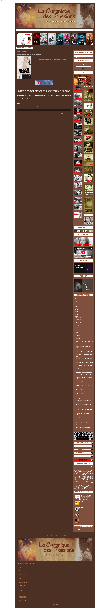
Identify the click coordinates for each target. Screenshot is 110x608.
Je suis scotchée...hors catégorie (85, 471)
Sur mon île (89, 476)
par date (82, 57)
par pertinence (77, 57)
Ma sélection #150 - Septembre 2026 (85, 495)
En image (80, 469)
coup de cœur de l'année (81, 479)
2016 (76, 314)
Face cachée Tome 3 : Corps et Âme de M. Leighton (84, 354)
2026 (76, 298)
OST (84, 476)
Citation (88, 468)
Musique (20, 593)
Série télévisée (77, 477)
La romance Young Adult (23, 586)
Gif (80, 470)
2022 (76, 304)
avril (77, 330)
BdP (19, 103)
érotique (83, 488)
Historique (85, 470)
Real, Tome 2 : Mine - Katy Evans (81, 379)
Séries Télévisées (22, 590)
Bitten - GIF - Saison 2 (79, 424)
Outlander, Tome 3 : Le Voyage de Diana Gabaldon (84, 362)
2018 (76, 311)
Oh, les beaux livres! (22, 597)
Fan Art (86, 469)
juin (76, 327)
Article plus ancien (66, 113)
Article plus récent (22, 113)
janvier (77, 335)
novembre (78, 319)
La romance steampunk (23, 577)
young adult (76, 488)
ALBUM (20, 601)
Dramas (20, 589)
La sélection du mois (22, 571)
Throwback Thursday (86, 477)
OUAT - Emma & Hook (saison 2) (81, 422)
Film (76, 470)
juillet (77, 325)
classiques (79, 478)
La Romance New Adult (23, 582)
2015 (76, 316)
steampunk (83, 485)
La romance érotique (22, 600)
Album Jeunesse (76, 466)
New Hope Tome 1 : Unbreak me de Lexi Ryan (83, 368)
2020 (76, 308)
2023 (76, 303)
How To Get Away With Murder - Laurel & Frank (84, 416)
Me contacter (21, 567)
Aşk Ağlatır (81, 513)
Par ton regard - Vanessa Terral (81, 381)
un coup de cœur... (89, 486)
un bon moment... (77, 486)
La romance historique (23, 592)
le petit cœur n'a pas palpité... (84, 482)
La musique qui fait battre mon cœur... (81, 472)
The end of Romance (22, 596)
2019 (76, 309)
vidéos (91, 487)
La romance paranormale (23, 581)
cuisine (89, 479)
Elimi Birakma (81, 507)
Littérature (78, 475)
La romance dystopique (23, 574)
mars (77, 332)
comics (83, 478)
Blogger (57, 604)
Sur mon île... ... (78, 338)
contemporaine (90, 478)
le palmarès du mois (82, 481)
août (77, 324)
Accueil (44, 113)
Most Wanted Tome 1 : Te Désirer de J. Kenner (83, 400)
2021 (76, 306)
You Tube (20, 570)
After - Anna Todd (79, 389)
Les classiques (21, 575)
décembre (77, 317)
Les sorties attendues (89, 473)
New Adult (78, 476)
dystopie (79, 480)
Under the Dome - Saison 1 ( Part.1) (82, 398)
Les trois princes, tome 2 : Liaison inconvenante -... (84, 409)
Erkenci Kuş (81, 501)
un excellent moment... (81, 487)
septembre (78, 322)
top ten (91, 485)
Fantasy (91, 469)
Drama (75, 469)
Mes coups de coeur (22, 585)
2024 (76, 301)
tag (87, 485)
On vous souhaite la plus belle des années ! (83, 427)
